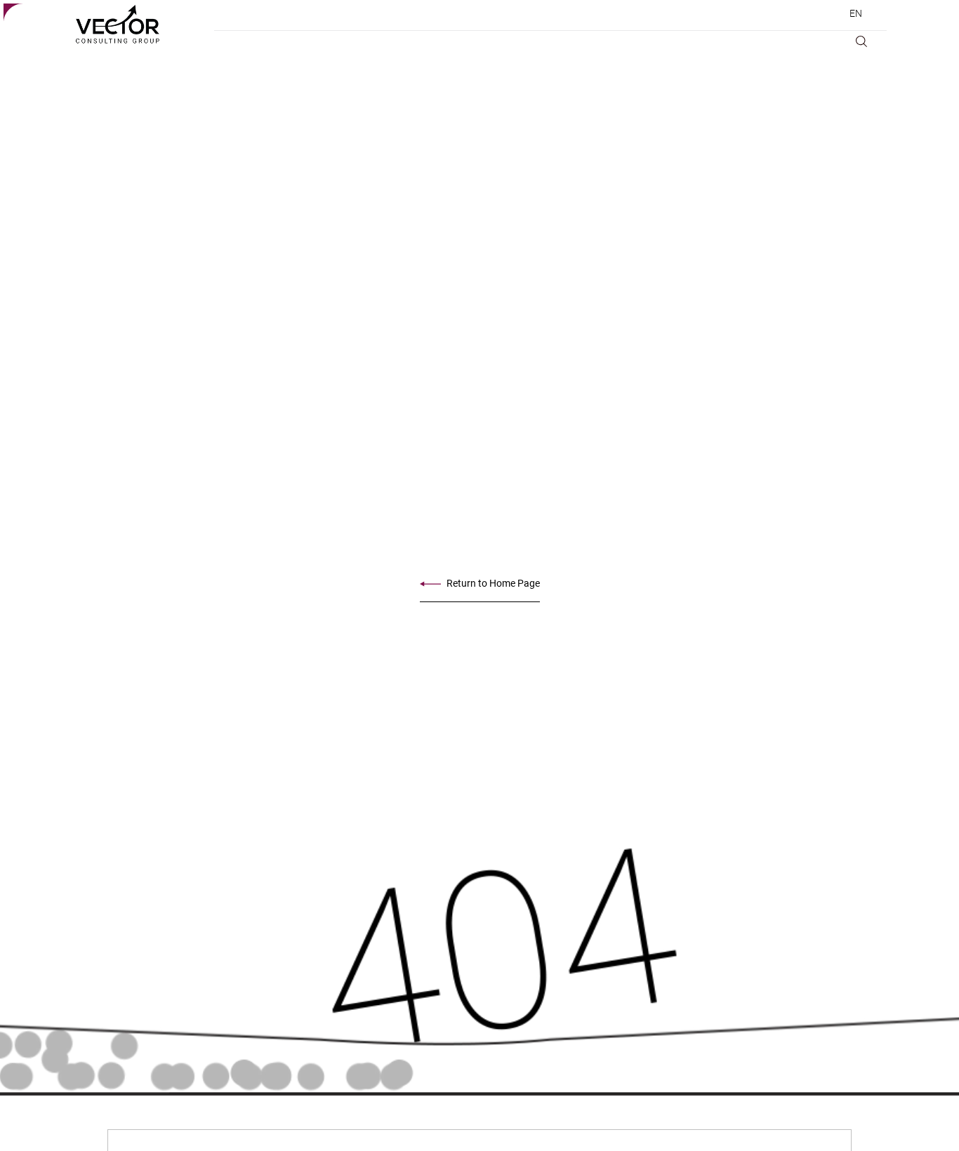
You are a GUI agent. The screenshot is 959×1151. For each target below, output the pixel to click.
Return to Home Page (493, 583)
